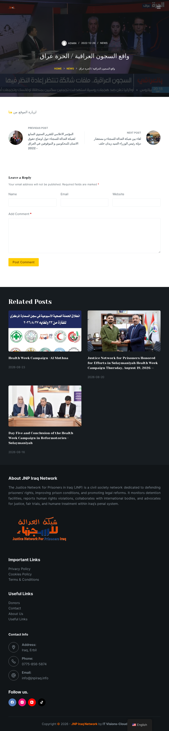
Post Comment (24, 262)
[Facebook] (12, 702)
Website (118, 194)
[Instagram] (22, 702)
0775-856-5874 (34, 664)
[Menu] (159, 7)
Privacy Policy (19, 569)
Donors (14, 603)
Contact (14, 608)
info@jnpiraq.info (35, 678)
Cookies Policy (20, 574)
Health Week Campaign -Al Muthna (38, 358)
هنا (10, 112)
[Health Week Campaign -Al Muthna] (44, 330)
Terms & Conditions (23, 579)
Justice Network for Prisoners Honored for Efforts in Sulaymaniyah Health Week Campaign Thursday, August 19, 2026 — (123, 363)
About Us (15, 614)
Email (64, 194)
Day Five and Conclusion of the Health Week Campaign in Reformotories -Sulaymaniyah (40, 438)
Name (12, 194)
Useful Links (17, 619)
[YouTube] (32, 702)
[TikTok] (42, 702)
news (104, 43)
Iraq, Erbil (29, 650)
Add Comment (20, 214)
